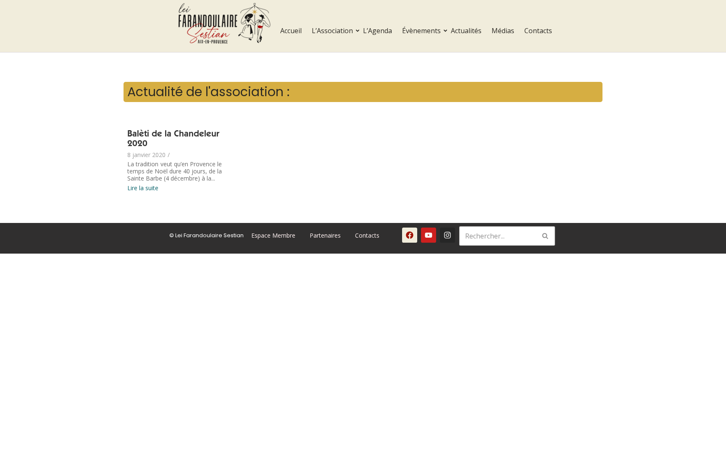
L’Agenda (377, 30)
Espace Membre (273, 235)
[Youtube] (428, 235)
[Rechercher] (545, 236)
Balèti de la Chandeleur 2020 (173, 139)
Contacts (538, 30)
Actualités (466, 30)
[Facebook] (409, 235)
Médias (503, 30)
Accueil (291, 30)
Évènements (421, 30)
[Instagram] (447, 235)
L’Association (332, 30)
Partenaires (325, 235)
